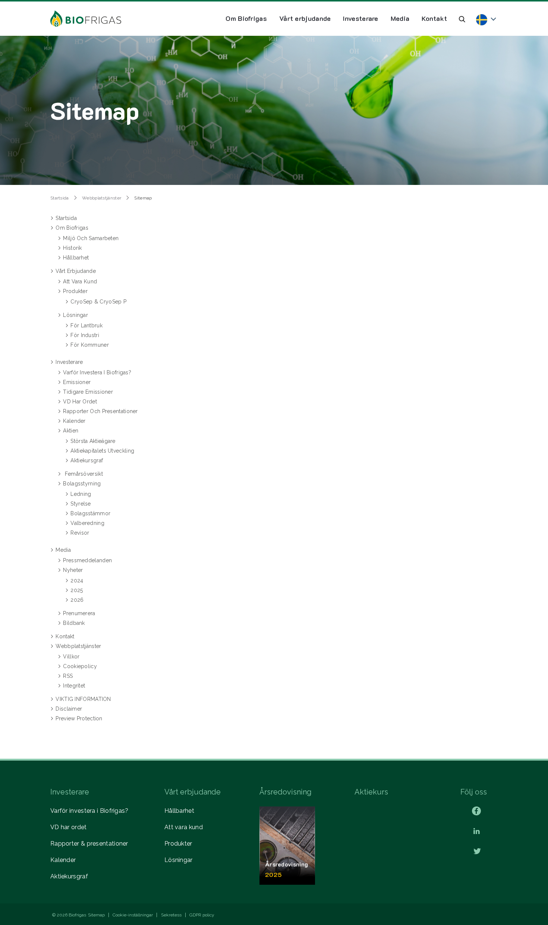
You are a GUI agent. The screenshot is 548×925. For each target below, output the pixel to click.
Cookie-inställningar (133, 915)
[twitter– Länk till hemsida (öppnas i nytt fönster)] (477, 851)
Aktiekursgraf (69, 876)
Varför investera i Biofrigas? (89, 810)
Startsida (59, 198)
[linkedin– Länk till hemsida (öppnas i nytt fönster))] (476, 831)
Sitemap (96, 915)
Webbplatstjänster (101, 198)
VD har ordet (68, 827)
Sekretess (171, 915)
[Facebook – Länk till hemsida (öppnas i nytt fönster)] (476, 810)
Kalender (63, 859)
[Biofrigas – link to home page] (85, 18)
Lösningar (178, 859)
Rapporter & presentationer (89, 843)
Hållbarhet (179, 810)
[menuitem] (246, 18)
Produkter (178, 843)
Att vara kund (183, 827)
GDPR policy (201, 915)
